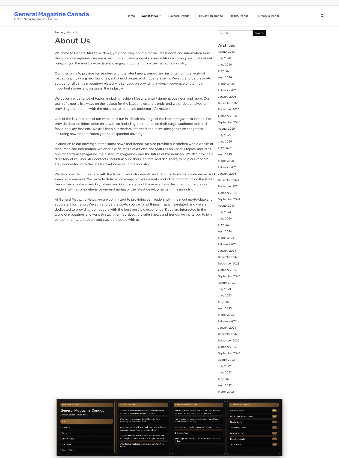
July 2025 (224, 135)
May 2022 (224, 379)
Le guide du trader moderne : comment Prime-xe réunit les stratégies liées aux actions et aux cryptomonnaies (142, 436)
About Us (66, 427)
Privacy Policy (68, 438)
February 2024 (227, 244)
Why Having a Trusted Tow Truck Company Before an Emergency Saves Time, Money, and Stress (143, 428)
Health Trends (239, 16)
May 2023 (224, 302)
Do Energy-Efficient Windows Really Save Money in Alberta (197, 439)
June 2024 (225, 218)
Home (131, 16)
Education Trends (211, 16)
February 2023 (227, 321)
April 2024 (225, 231)
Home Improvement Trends (241, 416)
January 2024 (227, 250)
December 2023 (228, 257)
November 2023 (228, 263)
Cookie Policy (68, 449)
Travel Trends (236, 444)
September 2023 (229, 276)
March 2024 (226, 238)
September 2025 (229, 122)
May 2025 (224, 148)
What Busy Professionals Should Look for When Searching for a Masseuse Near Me (140, 420)
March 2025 (226, 161)
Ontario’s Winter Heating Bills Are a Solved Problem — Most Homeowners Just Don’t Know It (142, 412)
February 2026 (227, 90)
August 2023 (226, 283)
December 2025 (228, 103)
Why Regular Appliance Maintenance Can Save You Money (142, 445)
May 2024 (224, 225)
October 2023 (227, 270)
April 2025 (225, 154)
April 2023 (225, 308)
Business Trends (178, 16)
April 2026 (225, 77)
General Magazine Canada (51, 14)
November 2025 (228, 109)
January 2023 (227, 327)
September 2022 (229, 353)
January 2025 (227, 174)
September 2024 (229, 199)
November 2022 (228, 340)
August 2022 (226, 360)
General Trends (236, 433)
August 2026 (226, 51)
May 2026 (224, 71)
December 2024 (228, 180)
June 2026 (225, 64)
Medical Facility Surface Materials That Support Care (197, 427)
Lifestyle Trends (268, 16)
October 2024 (227, 193)
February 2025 (227, 167)
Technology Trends (238, 427)
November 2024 (228, 186)
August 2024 (226, 205)
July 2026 (224, 58)
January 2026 (227, 97)
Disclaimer (66, 444)
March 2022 (226, 392)
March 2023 (226, 315)
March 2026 (226, 84)
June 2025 (225, 141)
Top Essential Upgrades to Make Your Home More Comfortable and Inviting (196, 420)
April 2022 (225, 385)
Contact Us (150, 16)
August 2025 (226, 128)
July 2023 (224, 289)
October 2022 (227, 347)
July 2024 (224, 212)
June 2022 (225, 372)
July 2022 (224, 366)
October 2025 (227, 116)
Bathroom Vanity (182, 432)
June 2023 (225, 295)
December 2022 (228, 334)
